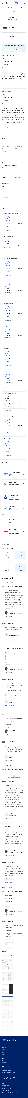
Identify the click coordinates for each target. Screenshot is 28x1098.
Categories (4, 1061)
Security (4, 1083)
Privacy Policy (5, 1085)
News (3, 1052)
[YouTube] (4, 1078)
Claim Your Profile (6, 1070)
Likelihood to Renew (6, 561)
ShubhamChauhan (12, 611)
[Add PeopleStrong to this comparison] (23, 521)
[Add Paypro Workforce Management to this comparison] (23, 497)
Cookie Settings (5, 1090)
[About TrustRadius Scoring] (3, 61)
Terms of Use (5, 1081)
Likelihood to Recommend (8, 548)
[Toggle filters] (2, 2)
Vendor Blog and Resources (8, 1072)
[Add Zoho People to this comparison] (23, 483)
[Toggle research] (7, 2)
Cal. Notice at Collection (8, 1088)
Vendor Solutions (6, 1069)
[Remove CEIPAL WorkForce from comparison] (25, 17)
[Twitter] (10, 1078)
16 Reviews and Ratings (12, 28)
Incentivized (7, 609)
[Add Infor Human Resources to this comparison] (23, 531)
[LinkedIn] (14, 1078)
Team (3, 1049)
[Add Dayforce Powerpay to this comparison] (23, 474)
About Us (4, 1047)
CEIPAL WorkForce (13, 18)
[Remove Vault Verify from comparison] (25, 26)
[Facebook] (7, 1078)
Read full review (8, 616)
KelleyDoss (11, 813)
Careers (4, 1051)
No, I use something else (15, 49)
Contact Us (4, 1054)
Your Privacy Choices (7, 1087)
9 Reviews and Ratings (12, 19)
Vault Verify (11, 27)
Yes (5, 49)
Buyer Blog (4, 1062)
